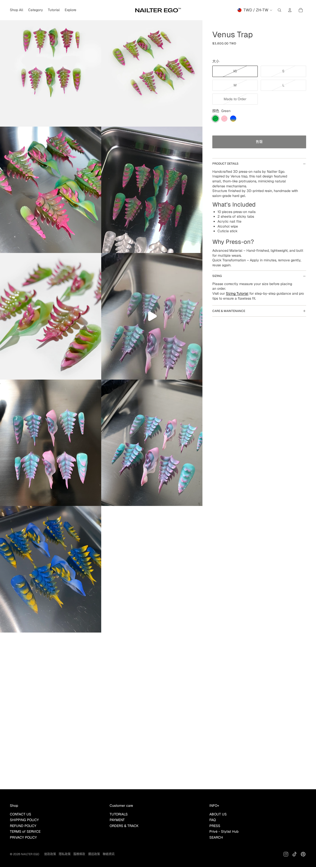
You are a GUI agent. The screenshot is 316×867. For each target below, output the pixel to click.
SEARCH (216, 837)
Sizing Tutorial (237, 293)
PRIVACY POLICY (23, 837)
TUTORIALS (119, 814)
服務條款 (79, 854)
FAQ (212, 820)
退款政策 (50, 854)
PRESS (214, 826)
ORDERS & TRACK (124, 826)
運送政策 (94, 854)
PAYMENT (117, 820)
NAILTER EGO (30, 854)
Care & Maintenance (228, 311)
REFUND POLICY (23, 826)
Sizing (217, 276)
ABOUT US (218, 814)
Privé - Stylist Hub (223, 831)
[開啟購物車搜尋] (279, 10)
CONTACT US (20, 814)
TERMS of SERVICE (25, 831)
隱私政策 (65, 854)
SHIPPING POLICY (24, 820)
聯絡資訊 (109, 854)
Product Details (225, 164)
